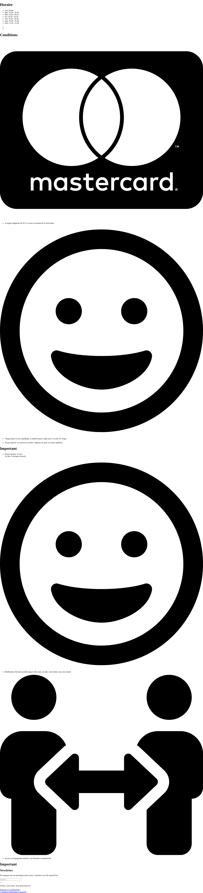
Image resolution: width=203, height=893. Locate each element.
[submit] (1, 882)
